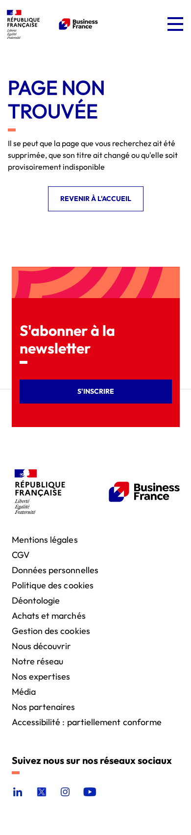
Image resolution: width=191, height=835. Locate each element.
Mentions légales (45, 539)
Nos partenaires (43, 706)
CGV (20, 554)
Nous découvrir (42, 645)
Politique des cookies (53, 584)
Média (24, 691)
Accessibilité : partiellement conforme (87, 721)
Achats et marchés (49, 615)
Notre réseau (38, 660)
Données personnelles (55, 569)
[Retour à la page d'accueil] (51, 24)
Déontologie (36, 600)
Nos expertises (41, 676)
